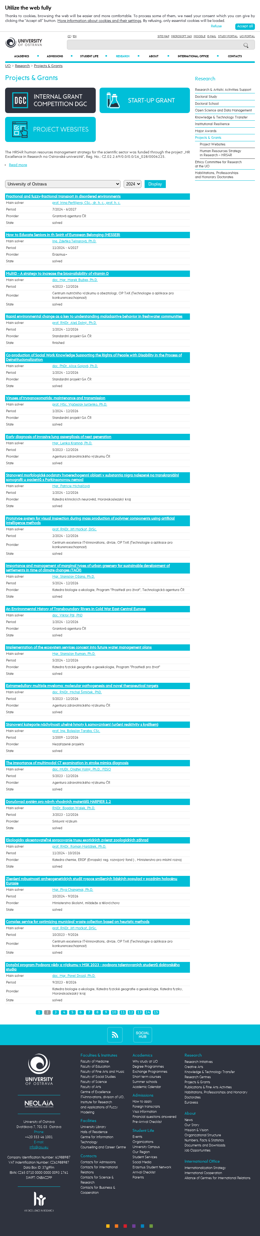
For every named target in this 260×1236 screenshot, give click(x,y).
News (189, 1120)
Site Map (163, 36)
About (159, 56)
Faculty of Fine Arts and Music (102, 1071)
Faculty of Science (94, 1082)
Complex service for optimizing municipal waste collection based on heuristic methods (77, 922)
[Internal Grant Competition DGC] (50, 100)
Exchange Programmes (150, 1071)
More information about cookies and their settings (99, 21)
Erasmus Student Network (152, 1167)
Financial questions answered (154, 1116)
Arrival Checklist (144, 1172)
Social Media (142, 1162)
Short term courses (147, 1076)
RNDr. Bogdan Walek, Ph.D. (73, 808)
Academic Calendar (147, 1087)
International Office (198, 56)
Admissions (59, 56)
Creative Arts (194, 1067)
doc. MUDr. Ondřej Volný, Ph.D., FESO (81, 769)
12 (131, 1012)
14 (148, 1012)
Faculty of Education (95, 1066)
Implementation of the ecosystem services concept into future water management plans (79, 647)
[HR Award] (39, 1201)
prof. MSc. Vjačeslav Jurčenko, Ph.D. (79, 404)
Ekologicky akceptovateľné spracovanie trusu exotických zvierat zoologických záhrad (77, 840)
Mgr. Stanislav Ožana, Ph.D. (73, 577)
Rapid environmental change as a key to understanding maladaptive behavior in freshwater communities (94, 317)
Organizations (143, 1142)
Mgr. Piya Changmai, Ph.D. (72, 890)
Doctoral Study (206, 96)
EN (74, 36)
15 (156, 1012)
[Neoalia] (39, 1103)
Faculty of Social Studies (98, 1076)
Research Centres (198, 1077)
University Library (93, 1127)
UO (8, 66)
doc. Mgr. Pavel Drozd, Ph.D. (73, 976)
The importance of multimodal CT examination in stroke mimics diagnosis (67, 763)
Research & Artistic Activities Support (223, 89)
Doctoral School (207, 103)
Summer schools (145, 1082)
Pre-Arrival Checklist (147, 1122)
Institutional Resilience (212, 124)
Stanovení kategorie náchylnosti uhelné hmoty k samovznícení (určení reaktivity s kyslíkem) (82, 725)
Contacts (235, 56)
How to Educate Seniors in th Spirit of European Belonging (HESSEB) (63, 235)
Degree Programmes (148, 1066)
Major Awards (206, 131)
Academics (26, 56)
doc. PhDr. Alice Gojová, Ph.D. (75, 366)
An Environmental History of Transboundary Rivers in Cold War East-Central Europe (76, 609)
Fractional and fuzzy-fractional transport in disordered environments (63, 196)
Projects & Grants (48, 66)
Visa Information (145, 1111)
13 (139, 1012)
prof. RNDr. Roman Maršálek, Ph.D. (79, 847)
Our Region (141, 1152)
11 (122, 1012)
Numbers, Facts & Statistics (204, 1140)
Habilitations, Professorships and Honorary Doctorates (216, 175)
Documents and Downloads (205, 1145)
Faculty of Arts (91, 1087)
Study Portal (228, 36)
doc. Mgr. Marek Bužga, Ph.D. (75, 280)
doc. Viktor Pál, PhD (67, 615)
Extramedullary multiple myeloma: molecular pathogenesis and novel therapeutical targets (82, 686)
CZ (69, 36)
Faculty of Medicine (95, 1061)
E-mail (211, 36)
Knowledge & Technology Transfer (221, 117)
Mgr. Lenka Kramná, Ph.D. (72, 443)
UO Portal (247, 36)
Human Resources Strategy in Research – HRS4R (220, 153)
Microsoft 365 (181, 36)
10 (114, 1012)
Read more (18, 165)
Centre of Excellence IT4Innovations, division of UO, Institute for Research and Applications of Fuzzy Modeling (102, 1102)
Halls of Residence (94, 1132)
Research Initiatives (199, 1062)
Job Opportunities (198, 1150)
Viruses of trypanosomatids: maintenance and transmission (55, 398)
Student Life (93, 56)
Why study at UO (145, 1061)
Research (128, 56)
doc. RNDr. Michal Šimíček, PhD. (77, 692)
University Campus (146, 1147)
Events (137, 1137)
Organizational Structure (203, 1135)
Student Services (145, 1157)
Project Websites (212, 144)
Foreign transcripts (146, 1106)
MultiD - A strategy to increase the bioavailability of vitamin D (57, 274)
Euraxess (191, 1102)
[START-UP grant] (145, 100)
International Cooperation (203, 1173)
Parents (138, 1177)
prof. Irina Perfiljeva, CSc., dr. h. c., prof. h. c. (86, 203)
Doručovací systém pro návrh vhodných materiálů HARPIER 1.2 (58, 802)
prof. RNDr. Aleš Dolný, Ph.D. (74, 323)
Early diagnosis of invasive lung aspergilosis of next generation (58, 437)
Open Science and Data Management (223, 110)
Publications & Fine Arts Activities (208, 1087)
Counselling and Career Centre (103, 1147)
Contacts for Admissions (98, 1162)
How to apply (142, 1101)
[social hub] (142, 1035)
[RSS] (115, 1035)
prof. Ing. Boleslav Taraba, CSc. (76, 731)
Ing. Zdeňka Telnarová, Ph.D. (74, 241)
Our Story (192, 1125)
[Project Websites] (50, 129)
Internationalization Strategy (205, 1168)
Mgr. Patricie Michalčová (71, 486)
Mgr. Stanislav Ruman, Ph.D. (73, 654)
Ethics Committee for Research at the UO (218, 164)
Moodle (199, 36)
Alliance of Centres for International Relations (217, 1178)
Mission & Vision (196, 1130)
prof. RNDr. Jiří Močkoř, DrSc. (74, 529)
